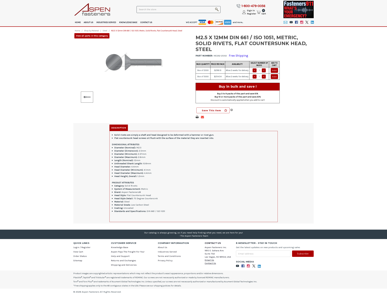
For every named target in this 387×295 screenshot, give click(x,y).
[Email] (285, 22)
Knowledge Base (128, 22)
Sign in (251, 10)
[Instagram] (301, 22)
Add (274, 70)
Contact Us (146, 22)
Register (251, 13)
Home (78, 22)
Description (118, 127)
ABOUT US (88, 22)
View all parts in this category (92, 35)
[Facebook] (296, 22)
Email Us (209, 260)
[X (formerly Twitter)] (307, 22)
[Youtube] (291, 22)
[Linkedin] (312, 22)
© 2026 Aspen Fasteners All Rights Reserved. (97, 291)
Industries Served (106, 22)
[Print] (197, 117)
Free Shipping (238, 55)
